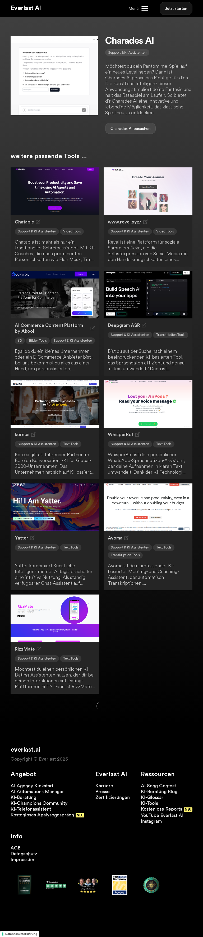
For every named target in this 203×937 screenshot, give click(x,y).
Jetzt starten (176, 8)
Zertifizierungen (112, 797)
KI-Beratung (23, 797)
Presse (102, 791)
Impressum (22, 859)
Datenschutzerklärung (21, 934)
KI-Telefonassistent (31, 809)
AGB (16, 848)
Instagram (151, 821)
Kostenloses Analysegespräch (42, 814)
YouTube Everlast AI (162, 815)
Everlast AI (26, 8)
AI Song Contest (158, 785)
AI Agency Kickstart (32, 785)
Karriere (104, 785)
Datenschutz (24, 853)
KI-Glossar (152, 797)
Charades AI (121, 128)
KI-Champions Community (39, 803)
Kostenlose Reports (161, 809)
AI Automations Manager (37, 791)
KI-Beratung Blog (159, 791)
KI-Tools (149, 803)
